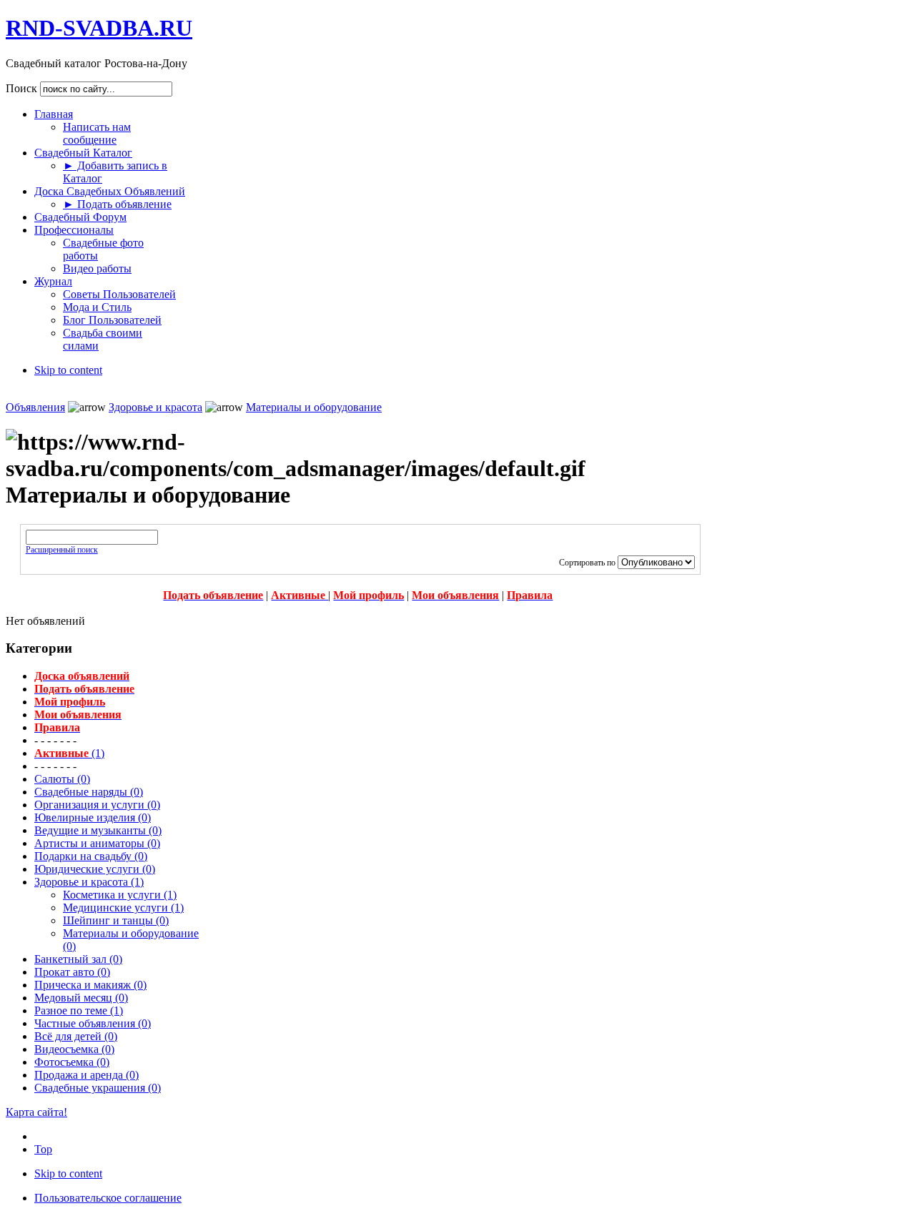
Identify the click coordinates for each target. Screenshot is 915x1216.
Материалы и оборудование (314, 407)
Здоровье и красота (155, 407)
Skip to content (68, 370)
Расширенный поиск (62, 550)
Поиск (23, 88)
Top (43, 1149)
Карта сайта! (36, 1112)
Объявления (35, 407)
